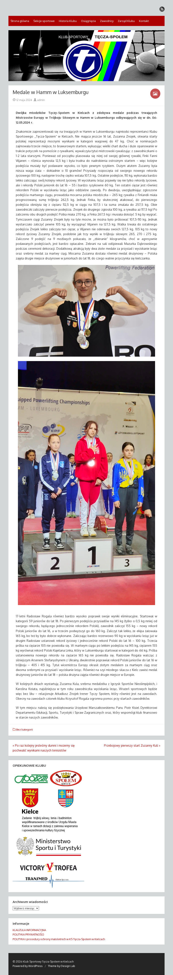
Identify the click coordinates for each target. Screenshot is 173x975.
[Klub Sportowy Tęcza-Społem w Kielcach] (86, 55)
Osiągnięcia (88, 21)
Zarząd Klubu (126, 21)
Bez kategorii (24, 729)
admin (40, 100)
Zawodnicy (107, 21)
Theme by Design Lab (61, 966)
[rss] (162, 9)
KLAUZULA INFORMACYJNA (29, 930)
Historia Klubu (68, 21)
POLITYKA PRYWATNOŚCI (28, 934)
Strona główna (20, 21)
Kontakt (144, 21)
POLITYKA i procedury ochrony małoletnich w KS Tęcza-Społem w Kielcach (59, 939)
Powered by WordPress (28, 966)
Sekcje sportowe (44, 21)
